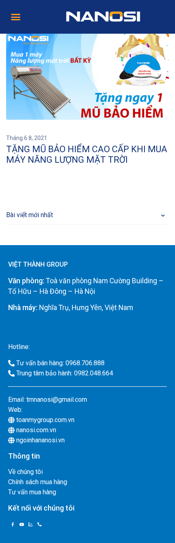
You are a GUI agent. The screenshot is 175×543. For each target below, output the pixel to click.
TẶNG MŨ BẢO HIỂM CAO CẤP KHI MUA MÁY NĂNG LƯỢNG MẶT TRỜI (86, 154)
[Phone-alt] (39, 524)
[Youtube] (21, 524)
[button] (16, 17)
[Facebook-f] (12, 524)
